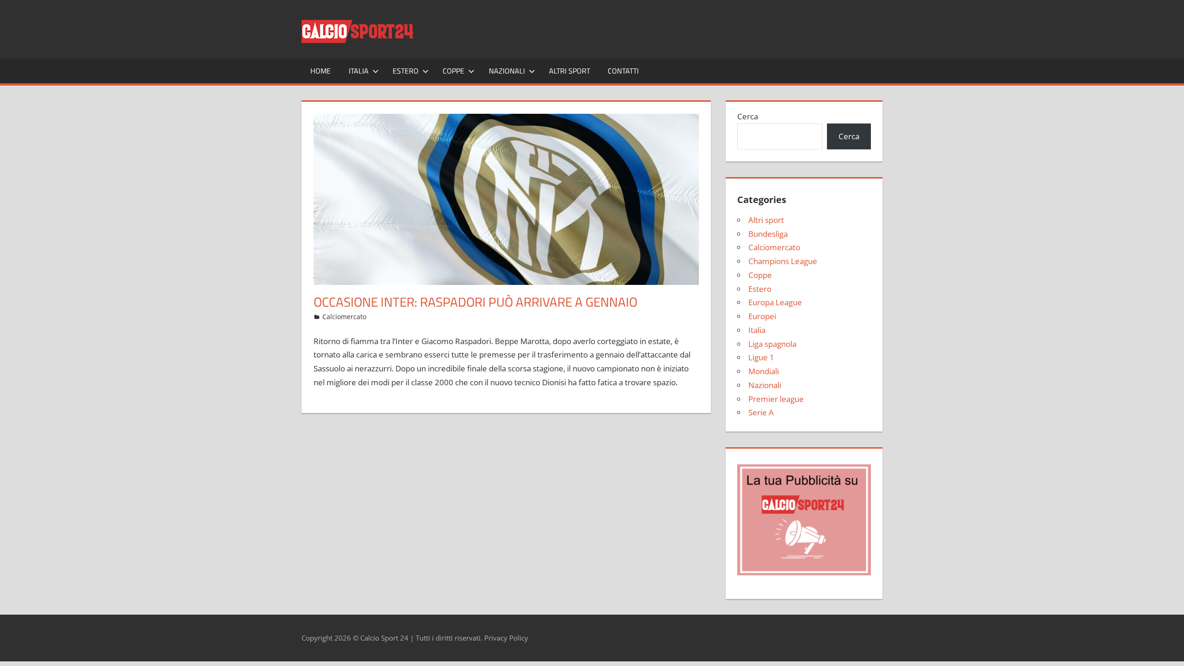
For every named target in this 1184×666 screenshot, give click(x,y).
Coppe (453, 70)
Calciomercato (344, 316)
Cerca (747, 116)
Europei (762, 316)
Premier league (776, 399)
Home (320, 70)
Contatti (623, 70)
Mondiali (763, 371)
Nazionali (507, 70)
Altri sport (569, 70)
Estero (406, 70)
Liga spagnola (772, 344)
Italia (359, 70)
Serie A (761, 412)
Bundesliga (768, 233)
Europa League (775, 302)
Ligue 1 (761, 357)
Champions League (782, 261)
